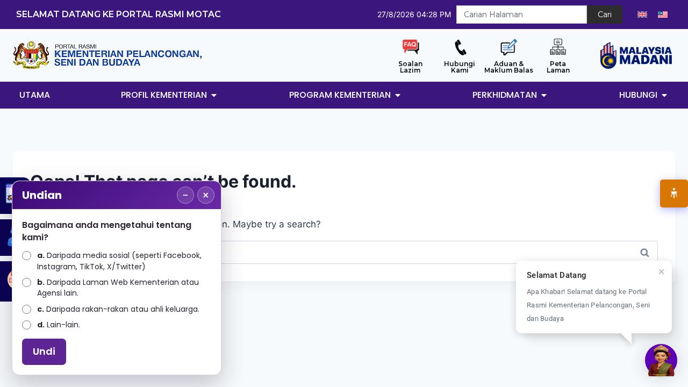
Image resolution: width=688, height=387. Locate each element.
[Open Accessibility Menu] (674, 193)
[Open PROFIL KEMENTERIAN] (214, 95)
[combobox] (521, 14)
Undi (44, 351)
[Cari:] (344, 252)
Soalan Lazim (410, 67)
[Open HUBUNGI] (664, 95)
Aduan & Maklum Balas (508, 67)
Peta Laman (558, 67)
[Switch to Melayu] (663, 14)
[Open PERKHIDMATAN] (544, 95)
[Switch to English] (642, 14)
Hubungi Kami (459, 67)
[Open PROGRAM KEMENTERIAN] (397, 95)
